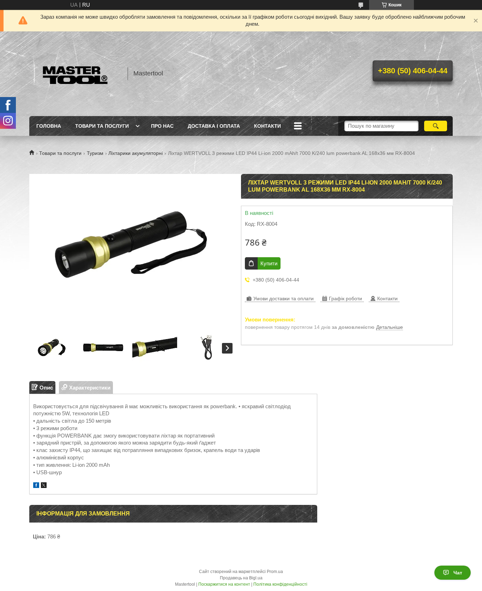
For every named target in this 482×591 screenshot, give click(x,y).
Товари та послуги (102, 126)
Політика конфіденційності (280, 584)
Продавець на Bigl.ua (241, 577)
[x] (44, 486)
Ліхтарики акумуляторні (135, 153)
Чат (457, 572)
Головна (48, 126)
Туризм (95, 153)
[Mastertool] (75, 74)
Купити (268, 263)
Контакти (267, 126)
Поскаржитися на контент (224, 584)
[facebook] (36, 486)
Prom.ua (275, 571)
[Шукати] (435, 126)
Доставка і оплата (214, 126)
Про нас (162, 126)
